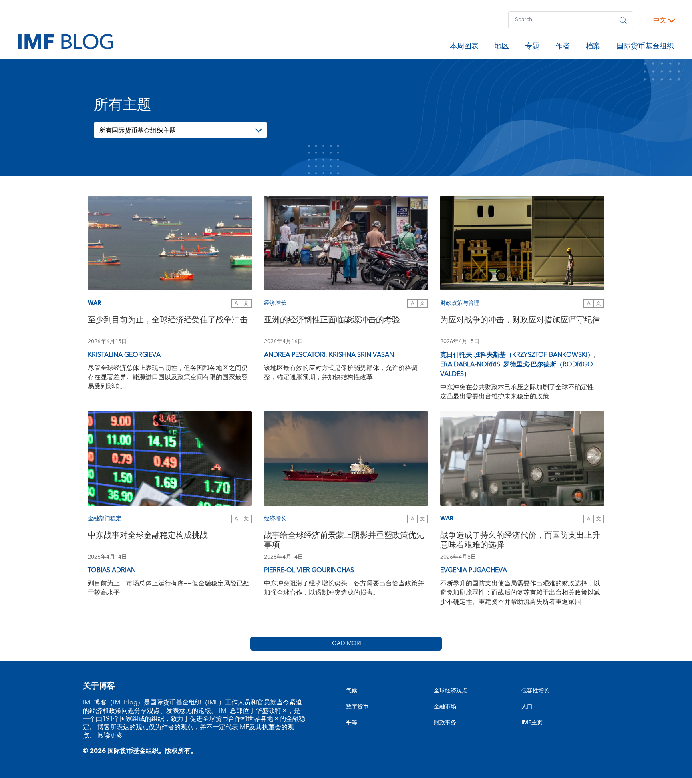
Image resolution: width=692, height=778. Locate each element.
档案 (593, 47)
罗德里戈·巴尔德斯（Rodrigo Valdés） (516, 369)
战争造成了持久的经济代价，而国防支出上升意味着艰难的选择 (520, 541)
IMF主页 (532, 723)
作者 (562, 47)
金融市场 (445, 707)
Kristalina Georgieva (124, 354)
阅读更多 (109, 735)
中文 (659, 20)
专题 (532, 47)
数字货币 (357, 707)
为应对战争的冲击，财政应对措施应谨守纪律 (520, 321)
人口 (527, 707)
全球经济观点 (450, 691)
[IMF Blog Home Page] (65, 41)
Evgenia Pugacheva (473, 570)
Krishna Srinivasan (361, 354)
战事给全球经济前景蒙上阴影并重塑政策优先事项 (344, 541)
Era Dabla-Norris (470, 364)
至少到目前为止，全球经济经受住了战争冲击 (168, 321)
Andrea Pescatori (295, 354)
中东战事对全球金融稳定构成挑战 (148, 536)
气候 (351, 691)
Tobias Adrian (112, 570)
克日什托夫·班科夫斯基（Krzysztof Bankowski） (517, 354)
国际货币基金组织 (645, 47)
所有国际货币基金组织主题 (137, 130)
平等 (351, 723)
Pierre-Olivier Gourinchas (309, 570)
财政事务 (445, 723)
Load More (346, 643)
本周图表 (464, 47)
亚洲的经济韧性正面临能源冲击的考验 (332, 321)
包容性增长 (535, 691)
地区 (502, 47)
